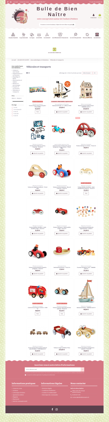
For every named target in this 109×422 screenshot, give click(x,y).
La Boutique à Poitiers (19, 392)
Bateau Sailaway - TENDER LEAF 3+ (86, 307)
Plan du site (16, 399)
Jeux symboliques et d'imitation (17, 67)
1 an (15, 107)
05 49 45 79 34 (76, 395)
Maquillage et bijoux (16, 77)
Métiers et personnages (16, 84)
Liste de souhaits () (96, 2)
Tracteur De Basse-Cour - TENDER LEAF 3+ (86, 268)
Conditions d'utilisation (48, 390)
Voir (37, 112)
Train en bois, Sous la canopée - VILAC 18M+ (37, 106)
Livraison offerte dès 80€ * (38, 2)
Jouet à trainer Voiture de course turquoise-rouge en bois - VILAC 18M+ (62, 147)
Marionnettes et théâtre (17, 81)
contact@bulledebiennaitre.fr (80, 397)
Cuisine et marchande (16, 71)
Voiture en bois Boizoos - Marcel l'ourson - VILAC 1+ (62, 188)
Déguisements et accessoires (17, 74)
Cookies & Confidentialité (49, 392)
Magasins (15, 397)
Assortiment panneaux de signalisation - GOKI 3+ (86, 228)
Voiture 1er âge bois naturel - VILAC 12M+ (37, 188)
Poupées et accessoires (16, 87)
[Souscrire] (82, 369)
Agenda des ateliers (18, 395)
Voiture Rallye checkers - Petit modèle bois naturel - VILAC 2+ (86, 188)
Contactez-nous (24, 2)
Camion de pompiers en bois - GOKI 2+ (37, 308)
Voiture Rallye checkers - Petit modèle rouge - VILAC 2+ (37, 228)
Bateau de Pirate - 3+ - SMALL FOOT (61, 105)
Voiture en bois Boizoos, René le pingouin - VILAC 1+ (37, 268)
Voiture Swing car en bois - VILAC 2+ (86, 145)
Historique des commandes (50, 395)
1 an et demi (17, 109)
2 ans (16, 111)
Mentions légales (47, 388)
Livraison (15, 390)
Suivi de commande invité (20, 401)
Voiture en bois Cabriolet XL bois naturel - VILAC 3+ (62, 308)
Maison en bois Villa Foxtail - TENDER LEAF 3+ (86, 106)
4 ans (16, 115)
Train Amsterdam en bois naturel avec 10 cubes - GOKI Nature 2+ (37, 348)
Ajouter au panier (63, 112)
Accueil (16, 2)
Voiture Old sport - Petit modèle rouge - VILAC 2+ (62, 228)
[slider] (12, 101)
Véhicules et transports (16, 91)
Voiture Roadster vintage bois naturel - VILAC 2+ (86, 348)
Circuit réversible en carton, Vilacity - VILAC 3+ (37, 146)
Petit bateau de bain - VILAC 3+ (62, 267)
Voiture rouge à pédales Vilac (62, 347)
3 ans (16, 113)
